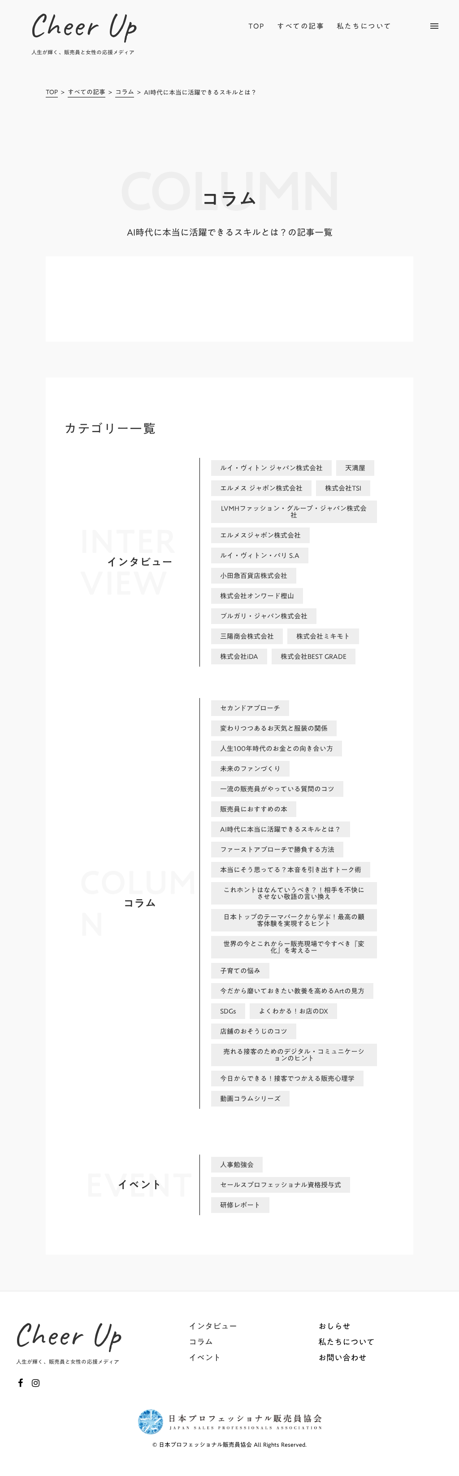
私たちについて (364, 26)
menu (434, 26)
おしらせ (334, 1326)
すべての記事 (86, 92)
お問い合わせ (342, 1358)
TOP (52, 92)
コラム (124, 92)
